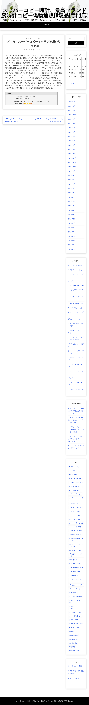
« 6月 (72, 83)
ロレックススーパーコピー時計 (76, 607)
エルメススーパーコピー (76, 482)
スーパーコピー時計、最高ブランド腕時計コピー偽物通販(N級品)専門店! (44, 12)
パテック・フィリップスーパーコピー (76, 545)
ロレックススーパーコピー (76, 601)
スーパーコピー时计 (74, 511)
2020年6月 (71, 184)
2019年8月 (71, 227)
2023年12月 (72, 115)
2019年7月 (71, 232)
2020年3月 (71, 197)
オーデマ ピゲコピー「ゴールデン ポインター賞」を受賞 (76, 429)
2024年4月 (71, 110)
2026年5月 (71, 106)
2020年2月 (71, 201)
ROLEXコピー (73, 474)
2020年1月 (71, 206)
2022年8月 (71, 128)
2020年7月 (71, 180)
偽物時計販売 (73, 639)
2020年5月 (71, 188)
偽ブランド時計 (73, 620)
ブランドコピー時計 (74, 563)
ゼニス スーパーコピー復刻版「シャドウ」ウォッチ (76, 448)
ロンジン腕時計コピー (75, 616)
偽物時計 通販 (73, 643)
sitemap (70, 701)
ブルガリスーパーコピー (34, 38)
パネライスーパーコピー (76, 550)
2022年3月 (71, 132)
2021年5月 (71, 141)
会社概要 (46, 25)
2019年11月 (72, 214)
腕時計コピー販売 (74, 650)
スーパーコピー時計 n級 (76, 523)
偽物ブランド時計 (74, 627)
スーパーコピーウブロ (76, 303)
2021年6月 (71, 136)
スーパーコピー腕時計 (75, 527)
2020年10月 (72, 167)
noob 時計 (72, 470)
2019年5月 (71, 241)
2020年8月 (71, 175)
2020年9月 (71, 171)
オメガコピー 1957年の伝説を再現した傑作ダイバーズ (76, 410)
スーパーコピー (73, 503)
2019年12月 (72, 210)
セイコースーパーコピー (76, 530)
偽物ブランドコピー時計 (76, 623)
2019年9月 (71, 223)
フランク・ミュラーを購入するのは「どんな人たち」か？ (76, 420)
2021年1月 (71, 154)
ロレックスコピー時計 (75, 596)
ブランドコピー (73, 560)
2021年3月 (71, 145)
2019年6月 (71, 236)
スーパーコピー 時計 (75, 519)
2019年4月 (71, 245)
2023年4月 (71, 119)
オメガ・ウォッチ (74, 678)
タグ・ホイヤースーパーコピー (76, 539)
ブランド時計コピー (74, 575)
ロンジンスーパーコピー (76, 612)
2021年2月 (71, 149)
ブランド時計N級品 (74, 571)
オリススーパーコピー (76, 285)
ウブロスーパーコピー (76, 270)
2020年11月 (72, 162)
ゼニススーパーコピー (76, 319)
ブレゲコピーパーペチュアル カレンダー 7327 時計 (76, 438)
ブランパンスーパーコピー (76, 580)
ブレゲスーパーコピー (76, 378)
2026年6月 (71, 102)
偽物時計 (71, 631)
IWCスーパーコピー (75, 266)
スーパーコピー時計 (75, 308)
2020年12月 (72, 158)
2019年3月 (71, 249)
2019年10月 (72, 219)
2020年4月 (71, 193)
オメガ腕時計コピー (74, 490)
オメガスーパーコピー (76, 281)
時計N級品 (72, 647)
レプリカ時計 (73, 592)
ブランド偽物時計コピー (76, 567)
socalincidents (39, 50)
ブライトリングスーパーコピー (76, 555)
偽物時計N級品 (73, 635)
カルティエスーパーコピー (76, 499)
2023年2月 (71, 123)
